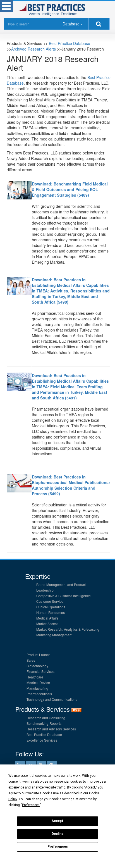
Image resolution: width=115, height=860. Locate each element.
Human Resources (50, 612)
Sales (31, 660)
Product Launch (39, 654)
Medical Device (38, 682)
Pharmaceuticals (39, 693)
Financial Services (40, 671)
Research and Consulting (46, 717)
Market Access (47, 623)
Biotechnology (37, 665)
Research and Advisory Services (51, 728)
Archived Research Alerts (33, 49)
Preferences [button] (31, 805)
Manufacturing (37, 688)
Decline (57, 834)
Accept (57, 821)
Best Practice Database (69, 43)
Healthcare (35, 677)
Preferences (57, 847)
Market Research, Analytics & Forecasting (67, 629)
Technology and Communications (52, 699)
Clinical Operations (50, 606)
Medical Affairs (47, 618)
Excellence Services (42, 740)
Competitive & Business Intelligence (63, 595)
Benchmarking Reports (44, 723)
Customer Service (49, 601)
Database (71, 24)
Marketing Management (54, 634)
